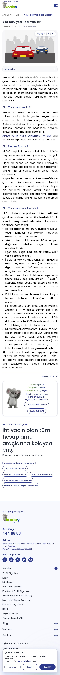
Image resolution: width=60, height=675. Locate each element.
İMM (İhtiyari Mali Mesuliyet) (17, 595)
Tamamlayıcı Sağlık (12, 618)
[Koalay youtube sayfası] (30, 559)
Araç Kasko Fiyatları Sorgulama (19, 463)
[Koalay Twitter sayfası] (17, 559)
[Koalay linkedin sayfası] (24, 559)
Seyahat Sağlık (10, 613)
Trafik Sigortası (10, 573)
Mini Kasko (7, 582)
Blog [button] (5, 623)
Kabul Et (47, 667)
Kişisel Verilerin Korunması (15, 643)
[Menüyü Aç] (56, 5)
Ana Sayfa (7, 15)
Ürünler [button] (6, 568)
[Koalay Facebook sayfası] (4, 559)
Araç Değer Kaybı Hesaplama (18, 480)
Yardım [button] (6, 629)
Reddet (30, 667)
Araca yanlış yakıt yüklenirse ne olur (26, 135)
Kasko (5, 577)
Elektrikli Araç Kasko (12, 604)
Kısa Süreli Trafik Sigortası (15, 591)
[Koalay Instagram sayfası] (11, 559)
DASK (5, 609)
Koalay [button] (6, 635)
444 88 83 (11, 533)
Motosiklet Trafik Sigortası (16, 600)
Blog (18, 15)
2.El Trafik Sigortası (12, 586)
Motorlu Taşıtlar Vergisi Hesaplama (21, 485)
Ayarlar (12, 667)
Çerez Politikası (24, 661)
